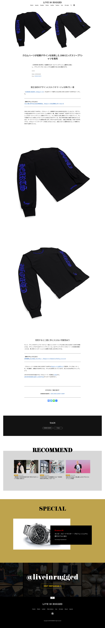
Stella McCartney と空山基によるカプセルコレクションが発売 (77, 477)
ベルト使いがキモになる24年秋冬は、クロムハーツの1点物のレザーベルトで (44, 103)
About (66, 609)
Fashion (57, 5)
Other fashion (50, 609)
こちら (55, 375)
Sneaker (42, 5)
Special (71, 609)
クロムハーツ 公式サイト (57, 366)
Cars (62, 5)
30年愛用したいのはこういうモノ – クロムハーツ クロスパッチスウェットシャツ (45, 358)
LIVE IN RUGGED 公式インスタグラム (34, 377)
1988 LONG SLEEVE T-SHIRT (57, 393)
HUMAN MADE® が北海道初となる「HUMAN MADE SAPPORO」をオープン (51, 477)
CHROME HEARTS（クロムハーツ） (34, 92)
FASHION (16, 475)
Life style (67, 5)
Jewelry (36, 5)
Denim (47, 5)
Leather (52, 5)
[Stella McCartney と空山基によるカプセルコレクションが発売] (78, 466)
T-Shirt (58, 428)
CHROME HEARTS (38, 76)
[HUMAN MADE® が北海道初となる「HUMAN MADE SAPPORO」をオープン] (52, 466)
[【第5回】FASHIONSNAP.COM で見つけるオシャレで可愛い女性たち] (26, 466)
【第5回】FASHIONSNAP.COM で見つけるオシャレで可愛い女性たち (26, 477)
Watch (31, 5)
